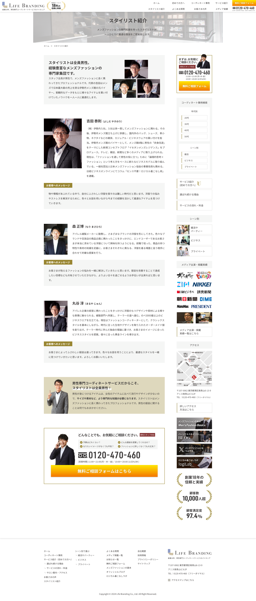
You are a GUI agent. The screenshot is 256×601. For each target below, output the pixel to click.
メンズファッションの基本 (118, 567)
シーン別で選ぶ (82, 551)
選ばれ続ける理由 (55, 563)
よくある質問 (178, 8)
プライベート (190, 166)
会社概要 (142, 551)
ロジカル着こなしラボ (116, 575)
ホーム (156, 2)
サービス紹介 (221, 2)
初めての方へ (178, 2)
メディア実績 (222, 8)
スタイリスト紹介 (156, 8)
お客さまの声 (200, 8)
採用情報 (142, 555)
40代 (186, 130)
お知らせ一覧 (112, 559)
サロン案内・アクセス (57, 572)
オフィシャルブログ (115, 571)
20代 (186, 117)
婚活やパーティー (86, 555)
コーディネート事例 (200, 2)
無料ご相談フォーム (244, 2)
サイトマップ (144, 563)
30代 (186, 124)
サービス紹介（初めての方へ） (58, 559)
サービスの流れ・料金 (57, 567)
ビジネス (188, 160)
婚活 (186, 154)
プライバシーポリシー (148, 559)
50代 (186, 136)
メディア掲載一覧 (114, 555)
